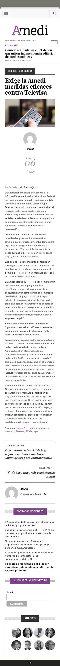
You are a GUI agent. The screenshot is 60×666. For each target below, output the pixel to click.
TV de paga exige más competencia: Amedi (31, 474)
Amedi (30, 148)
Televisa (20, 431)
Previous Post (15, 445)
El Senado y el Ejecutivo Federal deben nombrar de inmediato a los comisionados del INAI (29, 555)
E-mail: (10, 592)
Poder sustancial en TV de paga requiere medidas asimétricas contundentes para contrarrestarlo (28, 454)
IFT (26, 428)
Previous (52, 42)
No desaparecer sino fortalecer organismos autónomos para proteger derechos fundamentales (28, 544)
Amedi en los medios (20, 71)
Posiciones (11, 46)
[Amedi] (30, 28)
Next (56, 42)
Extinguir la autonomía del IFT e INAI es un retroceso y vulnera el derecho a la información (29, 533)
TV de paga (32, 431)
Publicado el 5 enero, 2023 (18, 60)
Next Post (47, 468)
